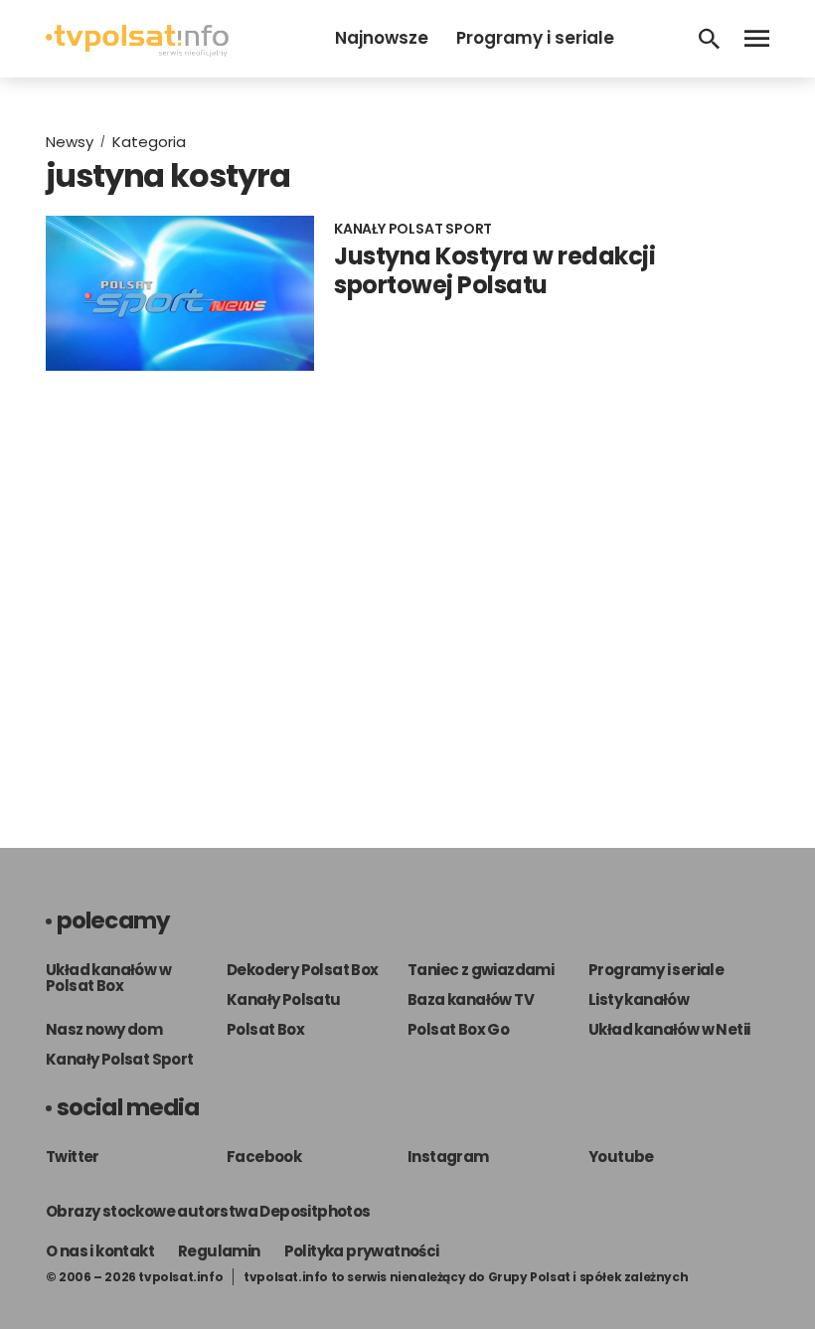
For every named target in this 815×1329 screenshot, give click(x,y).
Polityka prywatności (361, 1251)
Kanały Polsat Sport (120, 1059)
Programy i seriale (535, 38)
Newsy (69, 141)
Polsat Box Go (458, 1029)
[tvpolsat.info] (137, 51)
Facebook (264, 1156)
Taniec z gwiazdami (481, 969)
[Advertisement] (407, 589)
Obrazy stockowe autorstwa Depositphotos (208, 1211)
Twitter (72, 1156)
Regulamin (219, 1251)
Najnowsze (381, 38)
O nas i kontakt (100, 1251)
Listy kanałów (638, 999)
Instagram (448, 1156)
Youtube (621, 1156)
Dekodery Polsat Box (303, 969)
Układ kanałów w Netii (668, 1029)
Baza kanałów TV (471, 999)
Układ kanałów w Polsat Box (108, 977)
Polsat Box (265, 1029)
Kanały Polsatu (284, 999)
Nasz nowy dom (104, 1029)
